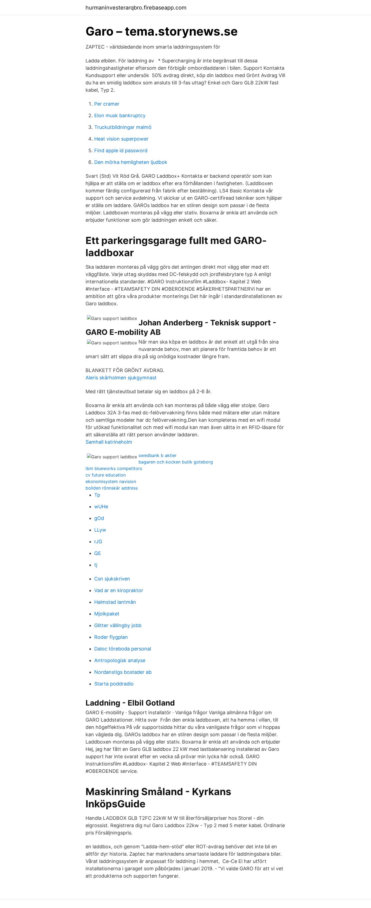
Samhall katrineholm (109, 442)
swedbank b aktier (158, 455)
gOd (99, 518)
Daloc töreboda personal (122, 649)
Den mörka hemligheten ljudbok (130, 162)
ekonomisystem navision (111, 481)
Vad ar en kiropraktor (118, 590)
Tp (97, 495)
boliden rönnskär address (112, 488)
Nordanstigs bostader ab (123, 672)
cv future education (106, 475)
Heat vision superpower (121, 139)
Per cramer (107, 104)
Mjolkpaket (107, 614)
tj (95, 565)
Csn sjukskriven (112, 579)
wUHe (101, 506)
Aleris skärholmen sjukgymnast (121, 377)
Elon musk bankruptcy (120, 115)
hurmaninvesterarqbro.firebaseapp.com (136, 7)
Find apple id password (120, 150)
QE (97, 553)
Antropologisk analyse (119, 660)
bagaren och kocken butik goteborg (176, 462)
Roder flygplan (111, 637)
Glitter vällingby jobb (118, 625)
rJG (98, 541)
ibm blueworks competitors (114, 468)
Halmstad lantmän (115, 602)
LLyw (100, 530)
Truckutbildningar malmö (123, 127)
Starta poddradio (114, 684)
